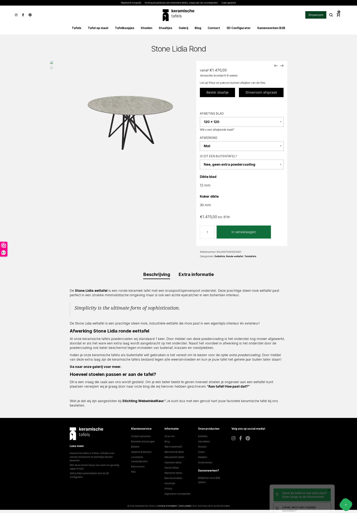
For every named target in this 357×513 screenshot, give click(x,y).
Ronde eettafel (234, 256)
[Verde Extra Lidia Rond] (276, 66)
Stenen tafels (172, 467)
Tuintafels (250, 256)
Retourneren (138, 466)
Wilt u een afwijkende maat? (217, 129)
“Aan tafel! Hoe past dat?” (228, 386)
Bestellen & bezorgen (143, 441)
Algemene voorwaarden (178, 493)
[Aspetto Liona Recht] (282, 66)
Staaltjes (202, 457)
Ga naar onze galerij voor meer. (95, 367)
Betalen (135, 446)
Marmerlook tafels (174, 451)
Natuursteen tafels (174, 457)
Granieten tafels (173, 462)
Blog (167, 441)
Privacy (168, 488)
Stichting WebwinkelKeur (143, 401)
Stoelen (202, 446)
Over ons (170, 436)
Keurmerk (170, 483)
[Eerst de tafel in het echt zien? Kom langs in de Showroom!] (345, 504)
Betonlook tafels (173, 478)
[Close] (329, 441)
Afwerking (208, 138)
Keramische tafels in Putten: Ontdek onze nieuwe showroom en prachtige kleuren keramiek (92, 457)
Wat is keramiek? (173, 446)
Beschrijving (156, 274)
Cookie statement (167, 506)
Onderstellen (205, 462)
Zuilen (201, 451)
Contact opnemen (141, 436)
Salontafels (204, 441)
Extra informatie (196, 274)
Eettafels (220, 256)
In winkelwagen (243, 232)
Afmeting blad (212, 113)
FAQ (133, 471)
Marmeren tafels (173, 473)
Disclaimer (185, 506)
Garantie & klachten (141, 451)
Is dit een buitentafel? (218, 156)
